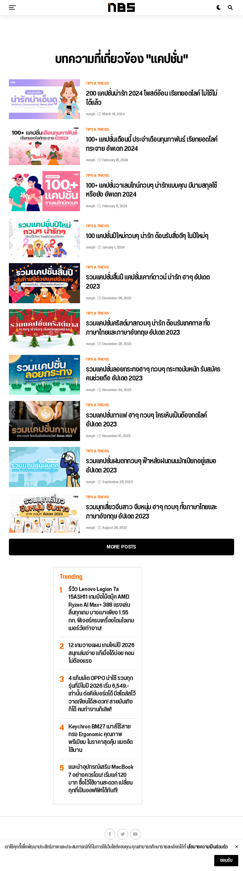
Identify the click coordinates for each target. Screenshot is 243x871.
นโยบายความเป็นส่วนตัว (207, 847)
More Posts (121, 547)
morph (90, 114)
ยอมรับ (226, 860)
